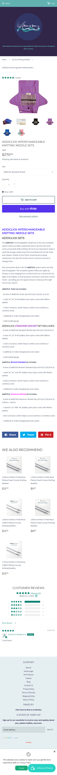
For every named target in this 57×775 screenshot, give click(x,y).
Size (3, 166)
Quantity (5, 179)
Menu (8, 3)
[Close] (54, 751)
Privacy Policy (28, 689)
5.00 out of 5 (36, 593)
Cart (53, 3)
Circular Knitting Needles (21, 59)
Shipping (5, 159)
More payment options (28, 216)
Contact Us (28, 685)
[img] (8, 630)
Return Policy (28, 699)
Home (4, 59)
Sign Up (50, 729)
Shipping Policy (28, 696)
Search (28, 667)
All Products (29, 674)
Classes (28, 678)
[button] (8, 77)
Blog (28, 682)
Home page (28, 671)
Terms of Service (28, 692)
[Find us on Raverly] (28, 744)
